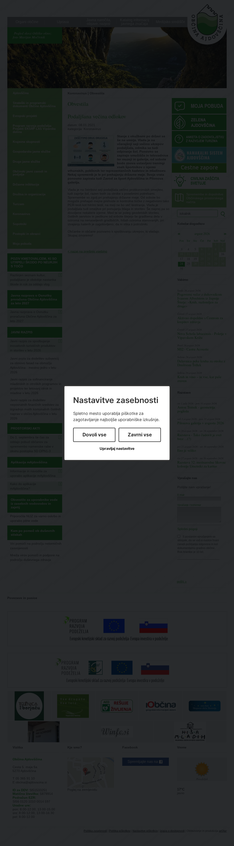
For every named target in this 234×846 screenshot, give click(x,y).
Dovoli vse (94, 435)
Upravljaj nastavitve (117, 448)
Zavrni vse (140, 435)
